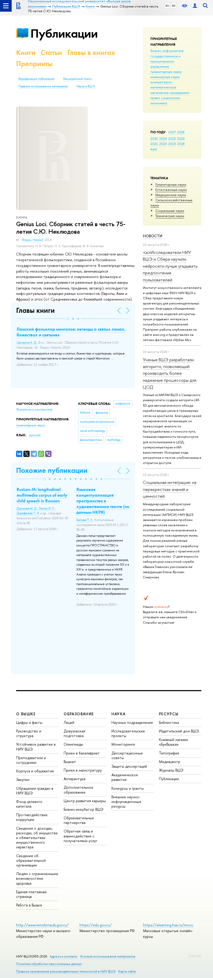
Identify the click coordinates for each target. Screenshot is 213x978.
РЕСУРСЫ (169, 713)
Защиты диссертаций (129, 766)
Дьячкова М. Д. (27, 509)
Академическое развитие (124, 777)
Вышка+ (70, 761)
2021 (154, 143)
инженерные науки (165, 76)
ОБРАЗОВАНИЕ (79, 713)
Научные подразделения (132, 722)
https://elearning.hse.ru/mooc (168, 924)
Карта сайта (127, 971)
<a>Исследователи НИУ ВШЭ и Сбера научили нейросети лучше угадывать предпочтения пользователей (170, 265)
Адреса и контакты (63, 956)
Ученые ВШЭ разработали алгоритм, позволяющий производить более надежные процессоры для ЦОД (169, 373)
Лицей (69, 722)
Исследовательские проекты (128, 733)
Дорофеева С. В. (28, 513)
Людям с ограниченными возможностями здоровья (37, 878)
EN (173, 6)
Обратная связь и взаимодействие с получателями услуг (80, 836)
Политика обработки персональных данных (49, 964)
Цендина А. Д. (27, 343)
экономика (158, 103)
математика (159, 92)
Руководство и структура (28, 733)
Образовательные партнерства (79, 820)
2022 (181, 138)
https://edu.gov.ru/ (95, 924)
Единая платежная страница (31, 894)
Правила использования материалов (43, 86)
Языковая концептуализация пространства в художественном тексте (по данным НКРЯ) (102, 501)
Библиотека (169, 722)
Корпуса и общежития (35, 770)
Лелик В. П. (47, 509)
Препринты (34, 63)
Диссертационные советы (127, 755)
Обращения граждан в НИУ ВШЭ (34, 790)
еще (153, 149)
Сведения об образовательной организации (31, 860)
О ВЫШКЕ (26, 713)
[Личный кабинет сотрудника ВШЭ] (195, 6)
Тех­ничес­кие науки (169, 215)
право (155, 97)
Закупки (22, 779)
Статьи (51, 52)
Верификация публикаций (36, 79)
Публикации (64, 33)
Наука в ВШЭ (85, 86)
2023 (172, 138)
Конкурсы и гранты (127, 788)
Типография (169, 753)
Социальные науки (169, 210)
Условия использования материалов (107, 956)
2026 (180, 132)
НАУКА (118, 713)
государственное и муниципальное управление (165, 61)
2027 (172, 132)
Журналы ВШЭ (171, 770)
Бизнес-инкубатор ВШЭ (83, 809)
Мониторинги (123, 744)
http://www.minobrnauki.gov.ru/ (42, 924)
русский (35, 435)
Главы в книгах (91, 52)
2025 (154, 138)
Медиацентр (169, 761)
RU (167, 6)
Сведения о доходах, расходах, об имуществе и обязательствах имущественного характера (37, 838)
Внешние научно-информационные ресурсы (126, 801)
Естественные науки (171, 189)
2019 (172, 143)
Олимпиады (73, 744)
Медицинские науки (170, 194)
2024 (163, 138)
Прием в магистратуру (83, 770)
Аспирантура (74, 778)
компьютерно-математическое (163, 84)
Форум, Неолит (32, 240)
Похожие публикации (52, 470)
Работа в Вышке (29, 905)
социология (170, 97)
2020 (163, 143)
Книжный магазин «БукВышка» (173, 742)
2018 (181, 143)
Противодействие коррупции (32, 817)
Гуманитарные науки (170, 184)
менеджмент (180, 92)
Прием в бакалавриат (82, 753)
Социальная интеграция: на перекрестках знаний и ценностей (169, 489)
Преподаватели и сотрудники (31, 760)
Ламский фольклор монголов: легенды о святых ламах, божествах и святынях (71, 332)
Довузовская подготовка (74, 733)
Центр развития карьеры (85, 800)
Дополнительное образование (78, 789)
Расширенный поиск (77, 79)
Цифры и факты (29, 722)
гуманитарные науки (166, 71)
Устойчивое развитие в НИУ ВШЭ (36, 746)
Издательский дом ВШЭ (179, 731)
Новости (152, 236)
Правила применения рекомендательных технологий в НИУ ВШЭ (66, 971)
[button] (67, 318)
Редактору (194, 955)
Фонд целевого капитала (29, 804)
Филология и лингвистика (34, 409)
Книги (26, 52)
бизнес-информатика (166, 50)
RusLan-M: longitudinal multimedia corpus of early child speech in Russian (42, 495)
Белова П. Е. (84, 520)
